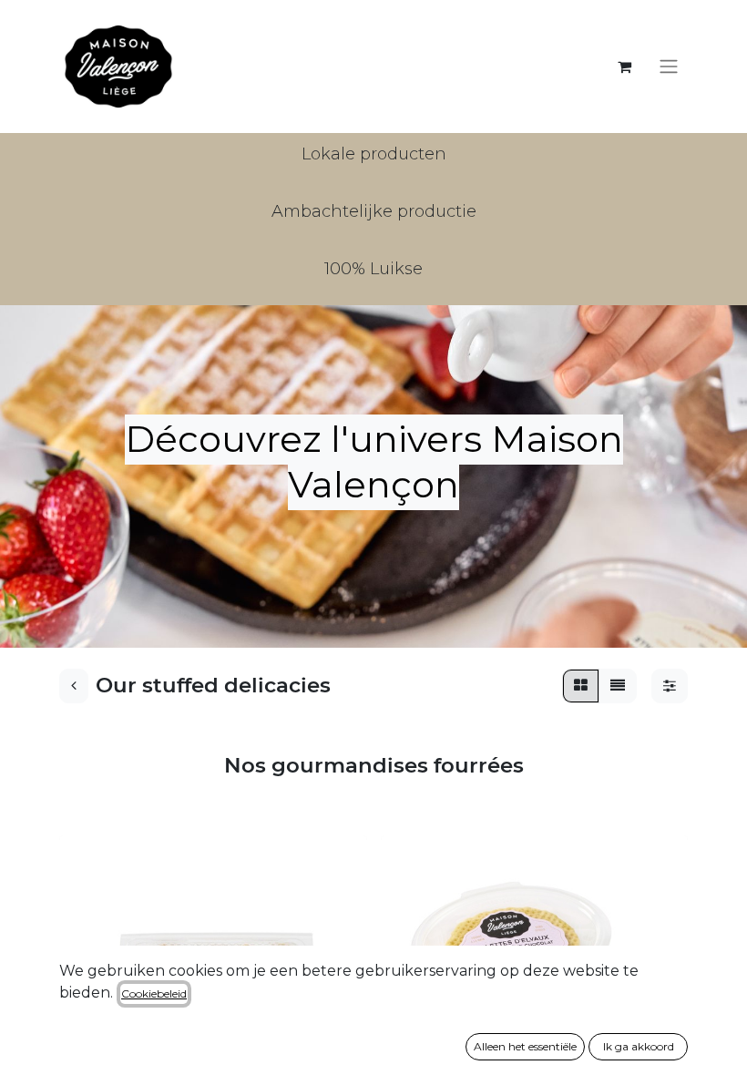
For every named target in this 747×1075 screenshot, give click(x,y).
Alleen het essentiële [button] (525, 1046)
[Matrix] (580, 686)
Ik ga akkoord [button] (638, 1046)
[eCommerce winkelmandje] (624, 66)
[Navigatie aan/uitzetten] (669, 67)
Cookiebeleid (154, 993)
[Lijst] (618, 686)
